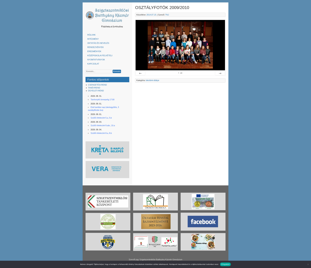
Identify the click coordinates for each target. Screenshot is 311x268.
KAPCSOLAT (93, 64)
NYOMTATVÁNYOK (96, 60)
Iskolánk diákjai (152, 80)
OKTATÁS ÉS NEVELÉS (98, 43)
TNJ (167, 15)
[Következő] (220, 73)
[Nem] (308, 264)
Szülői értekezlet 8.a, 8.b (101, 133)
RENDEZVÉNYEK (95, 47)
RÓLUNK (91, 35)
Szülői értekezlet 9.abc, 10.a (103, 125)
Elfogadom (225, 264)
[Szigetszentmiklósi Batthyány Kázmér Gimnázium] (107, 29)
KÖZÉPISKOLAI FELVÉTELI (99, 56)
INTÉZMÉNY (93, 39)
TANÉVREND (94, 88)
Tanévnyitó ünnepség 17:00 (102, 100)
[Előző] (140, 73)
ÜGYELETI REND (96, 91)
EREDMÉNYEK (94, 51)
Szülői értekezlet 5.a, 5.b (101, 118)
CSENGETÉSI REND (97, 85)
